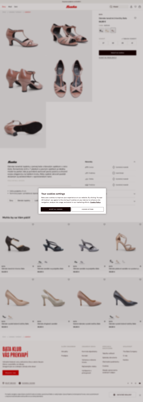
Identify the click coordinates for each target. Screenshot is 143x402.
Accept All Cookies (55, 209)
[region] (72, 201)
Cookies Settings (87, 209)
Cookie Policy (95, 202)
